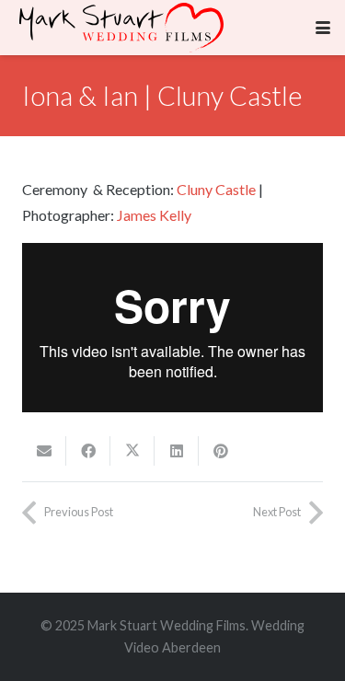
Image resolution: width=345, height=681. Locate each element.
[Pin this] (221, 451)
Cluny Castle (216, 189)
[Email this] (44, 451)
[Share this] (88, 451)
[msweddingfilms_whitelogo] (121, 27)
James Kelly (154, 215)
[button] (323, 27)
